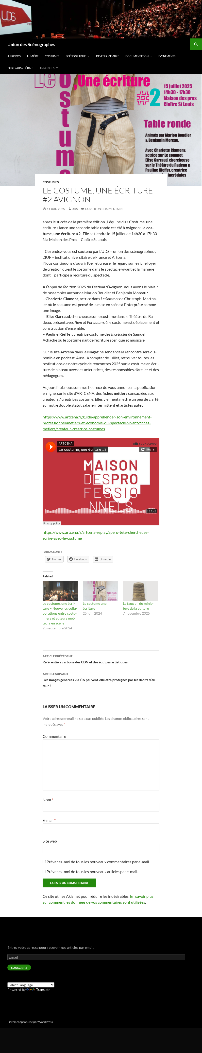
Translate (43, 989)
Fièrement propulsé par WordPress (30, 1022)
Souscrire (19, 967)
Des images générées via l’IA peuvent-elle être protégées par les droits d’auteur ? (99, 680)
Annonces (47, 67)
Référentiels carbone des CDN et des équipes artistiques (85, 659)
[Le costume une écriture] (100, 591)
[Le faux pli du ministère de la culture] (140, 591)
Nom (48, 799)
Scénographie (76, 56)
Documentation (137, 56)
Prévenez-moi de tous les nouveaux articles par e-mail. (92, 871)
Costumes (52, 56)
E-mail (49, 820)
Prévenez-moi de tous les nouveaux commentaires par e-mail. (98, 861)
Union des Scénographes (31, 44)
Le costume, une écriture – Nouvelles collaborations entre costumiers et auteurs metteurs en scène (60, 613)
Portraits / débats (20, 67)
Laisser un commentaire (104, 209)
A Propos (14, 56)
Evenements (166, 56)
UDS (75, 209)
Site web (50, 841)
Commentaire (54, 736)
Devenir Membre (107, 56)
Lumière (32, 56)
